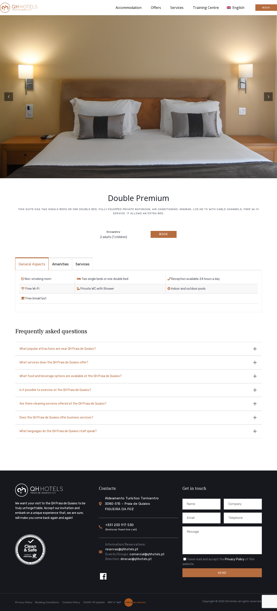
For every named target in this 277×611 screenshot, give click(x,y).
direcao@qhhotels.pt (136, 559)
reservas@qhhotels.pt (121, 549)
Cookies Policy (71, 602)
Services (177, 7)
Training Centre (206, 7)
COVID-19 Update (94, 602)
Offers (156, 7)
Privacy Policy (235, 559)
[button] (266, 7)
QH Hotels (231, 601)
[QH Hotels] (18, 8)
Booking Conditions (47, 602)
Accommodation (129, 7)
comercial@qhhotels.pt (147, 554)
